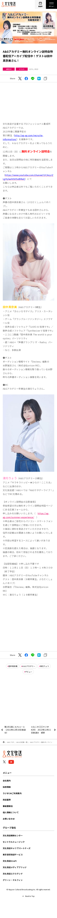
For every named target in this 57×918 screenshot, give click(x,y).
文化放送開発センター (13, 835)
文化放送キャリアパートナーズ (17, 848)
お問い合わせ (9, 818)
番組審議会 (8, 806)
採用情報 (7, 787)
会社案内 (7, 780)
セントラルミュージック (14, 841)
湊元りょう (44, 666)
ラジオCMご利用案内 (12, 793)
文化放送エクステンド (13, 873)
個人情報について (11, 812)
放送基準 (7, 799)
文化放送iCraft (10, 861)
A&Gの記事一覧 (22, 742)
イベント (21, 69)
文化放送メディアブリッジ (15, 867)
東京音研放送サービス (13, 854)
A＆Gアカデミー (28, 666)
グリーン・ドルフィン (13, 880)
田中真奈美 (12, 666)
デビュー (28, 671)
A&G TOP (10, 742)
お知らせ (8, 69)
